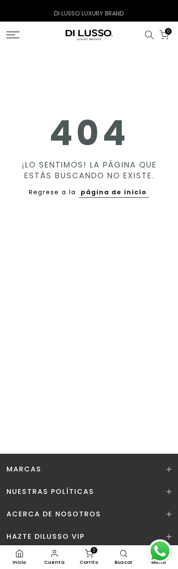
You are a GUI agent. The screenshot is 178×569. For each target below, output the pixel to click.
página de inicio (114, 192)
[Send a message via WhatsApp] (160, 551)
